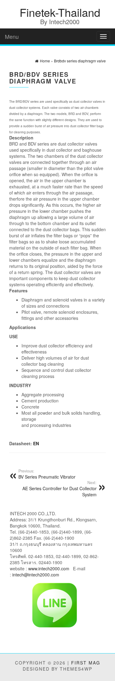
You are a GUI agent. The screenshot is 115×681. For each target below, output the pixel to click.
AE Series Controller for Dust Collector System (59, 489)
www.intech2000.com (48, 568)
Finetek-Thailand (60, 12)
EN (36, 443)
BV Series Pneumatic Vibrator (46, 474)
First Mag (85, 663)
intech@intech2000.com (35, 575)
